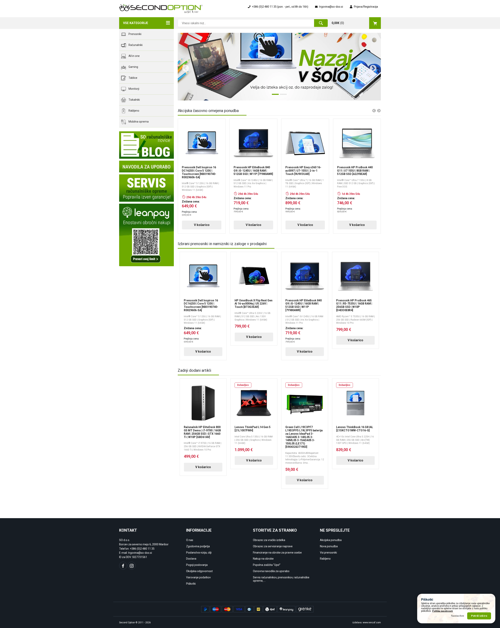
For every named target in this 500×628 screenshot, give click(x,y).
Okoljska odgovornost (199, 571)
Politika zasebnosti (442, 611)
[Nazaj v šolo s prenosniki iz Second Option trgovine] (279, 66)
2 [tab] (282, 96)
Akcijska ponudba (331, 540)
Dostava (191, 558)
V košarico (202, 225)
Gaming (133, 66)
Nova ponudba (329, 546)
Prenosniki (134, 34)
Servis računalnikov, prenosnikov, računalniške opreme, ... (281, 579)
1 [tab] (274, 96)
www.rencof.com (372, 622)
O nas (189, 540)
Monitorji (133, 88)
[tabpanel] (279, 66)
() (338, 23)
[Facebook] (123, 566)
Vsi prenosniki (328, 552)
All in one (134, 55)
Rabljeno (133, 110)
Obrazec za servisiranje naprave (273, 546)
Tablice (132, 77)
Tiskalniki (134, 99)
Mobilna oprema (138, 121)
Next (371, 67)
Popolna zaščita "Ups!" (266, 564)
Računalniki (135, 45)
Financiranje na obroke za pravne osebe (277, 552)
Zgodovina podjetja (198, 546)
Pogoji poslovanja (197, 564)
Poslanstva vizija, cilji (199, 552)
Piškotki (191, 583)
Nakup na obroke (263, 558)
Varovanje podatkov (198, 577)
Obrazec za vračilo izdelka (269, 540)
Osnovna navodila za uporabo (271, 571)
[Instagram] (132, 566)
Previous (184, 67)
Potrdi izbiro (479, 615)
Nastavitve (457, 615)
